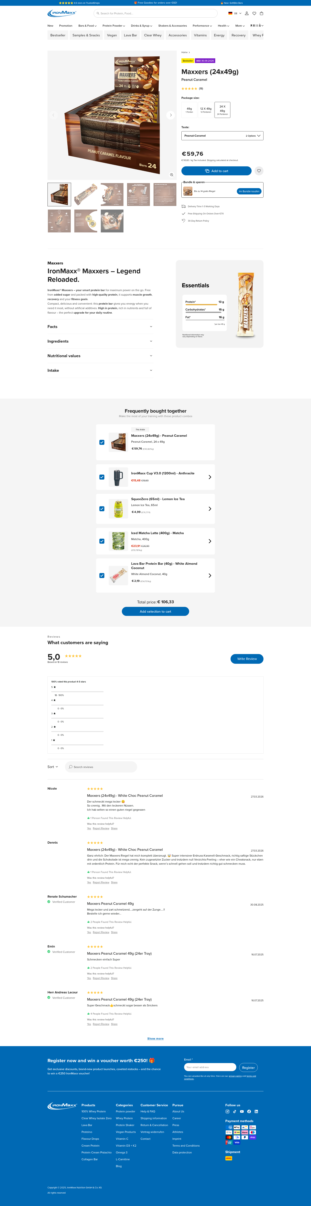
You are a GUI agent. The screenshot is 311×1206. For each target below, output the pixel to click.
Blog (119, 1166)
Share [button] (114, 828)
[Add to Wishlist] (258, 170)
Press (175, 1125)
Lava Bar (87, 1125)
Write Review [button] (247, 658)
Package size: (190, 98)
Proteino (87, 1132)
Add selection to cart (155, 611)
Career (176, 1118)
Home (184, 52)
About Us (178, 1111)
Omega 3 (121, 1152)
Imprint (176, 1139)
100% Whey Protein (94, 1111)
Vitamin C (122, 1139)
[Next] (170, 115)
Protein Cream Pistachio (97, 1152)
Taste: (185, 127)
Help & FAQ (148, 1111)
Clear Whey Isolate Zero (97, 1118)
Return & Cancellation (154, 1125)
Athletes (177, 1132)
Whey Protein (124, 1118)
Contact (145, 1139)
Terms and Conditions (186, 1145)
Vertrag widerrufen (152, 1132)
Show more (155, 1038)
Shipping (211, 160)
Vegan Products (126, 1132)
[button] (156, 13)
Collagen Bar (90, 1159)
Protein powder (125, 1111)
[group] (65, 656)
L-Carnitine (123, 1159)
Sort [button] (51, 767)
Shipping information (154, 1118)
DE (235, 13)
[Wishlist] (256, 13)
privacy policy (235, 1076)
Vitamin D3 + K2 (126, 1145)
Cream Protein (91, 1145)
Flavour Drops (90, 1139)
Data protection (182, 1152)
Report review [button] (101, 828)
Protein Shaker (125, 1125)
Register (248, 1067)
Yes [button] (89, 828)
